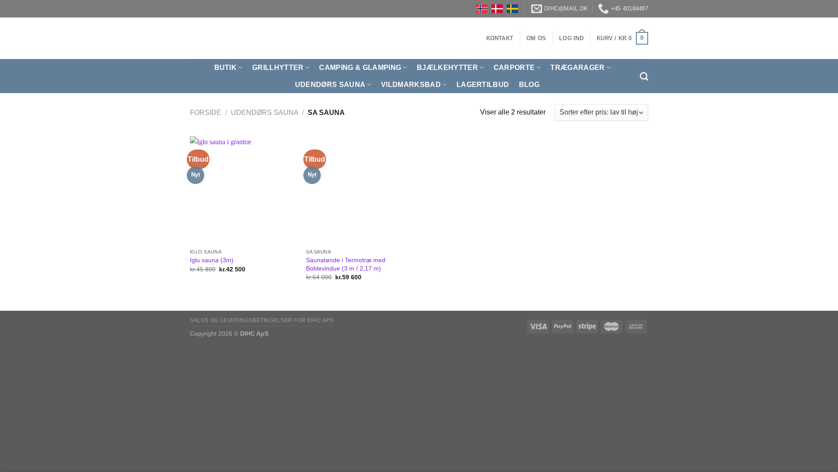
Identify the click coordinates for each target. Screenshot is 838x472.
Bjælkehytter (447, 67)
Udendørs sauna (265, 112)
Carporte (514, 67)
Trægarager (577, 67)
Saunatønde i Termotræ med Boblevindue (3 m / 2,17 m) (345, 264)
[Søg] (644, 76)
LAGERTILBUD (483, 84)
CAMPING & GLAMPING (360, 67)
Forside (205, 112)
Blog (529, 84)
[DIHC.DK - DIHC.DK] (201, 38)
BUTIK (225, 67)
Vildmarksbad (411, 84)
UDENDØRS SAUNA (330, 84)
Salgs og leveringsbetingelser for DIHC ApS (262, 320)
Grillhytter (278, 67)
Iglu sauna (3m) (212, 260)
